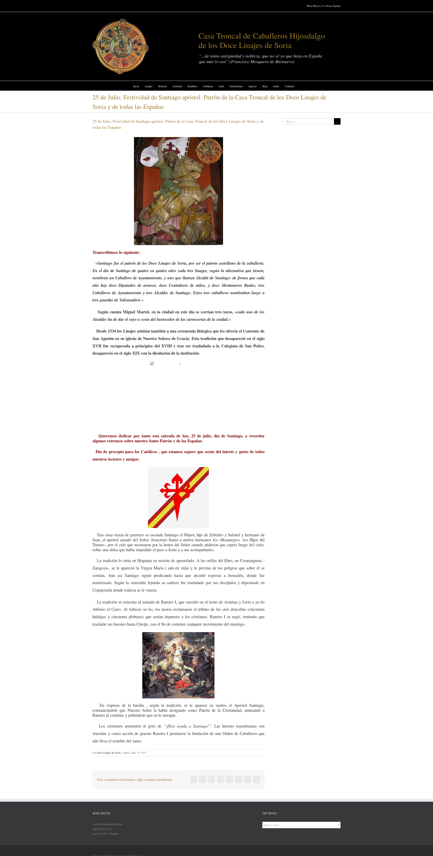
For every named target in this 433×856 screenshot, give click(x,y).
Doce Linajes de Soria (108, 752)
